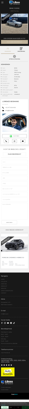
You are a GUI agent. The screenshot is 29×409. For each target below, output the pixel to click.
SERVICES (3, 288)
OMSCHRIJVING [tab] (21, 51)
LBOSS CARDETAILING (7, 290)
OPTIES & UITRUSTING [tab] (14, 59)
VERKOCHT (4, 286)
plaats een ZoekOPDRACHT (14, 41)
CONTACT (3, 293)
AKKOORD (5, 407)
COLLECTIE (4, 281)
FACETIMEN (16, 136)
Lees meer (3, 405)
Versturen (9, 222)
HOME (3, 279)
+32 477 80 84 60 (10, 107)
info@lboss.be (9, 110)
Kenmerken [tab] (8, 51)
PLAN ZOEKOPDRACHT (14, 154)
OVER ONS (4, 283)
